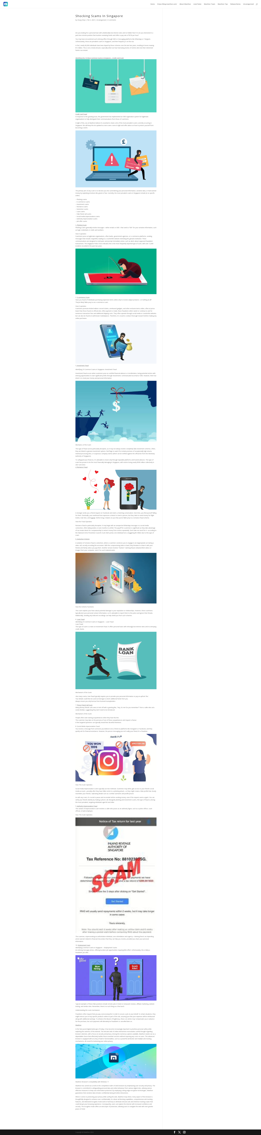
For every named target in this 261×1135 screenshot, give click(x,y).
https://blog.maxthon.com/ (167, 4)
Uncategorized (248, 4)
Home (152, 4)
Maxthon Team (209, 4)
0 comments (112, 20)
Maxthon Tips (223, 4)
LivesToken (197, 4)
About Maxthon (185, 4)
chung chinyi (81, 20)
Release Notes (235, 4)
